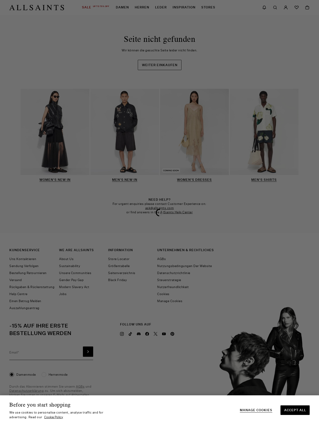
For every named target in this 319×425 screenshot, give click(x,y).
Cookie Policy (53, 417)
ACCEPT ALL (295, 410)
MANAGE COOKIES (256, 410)
